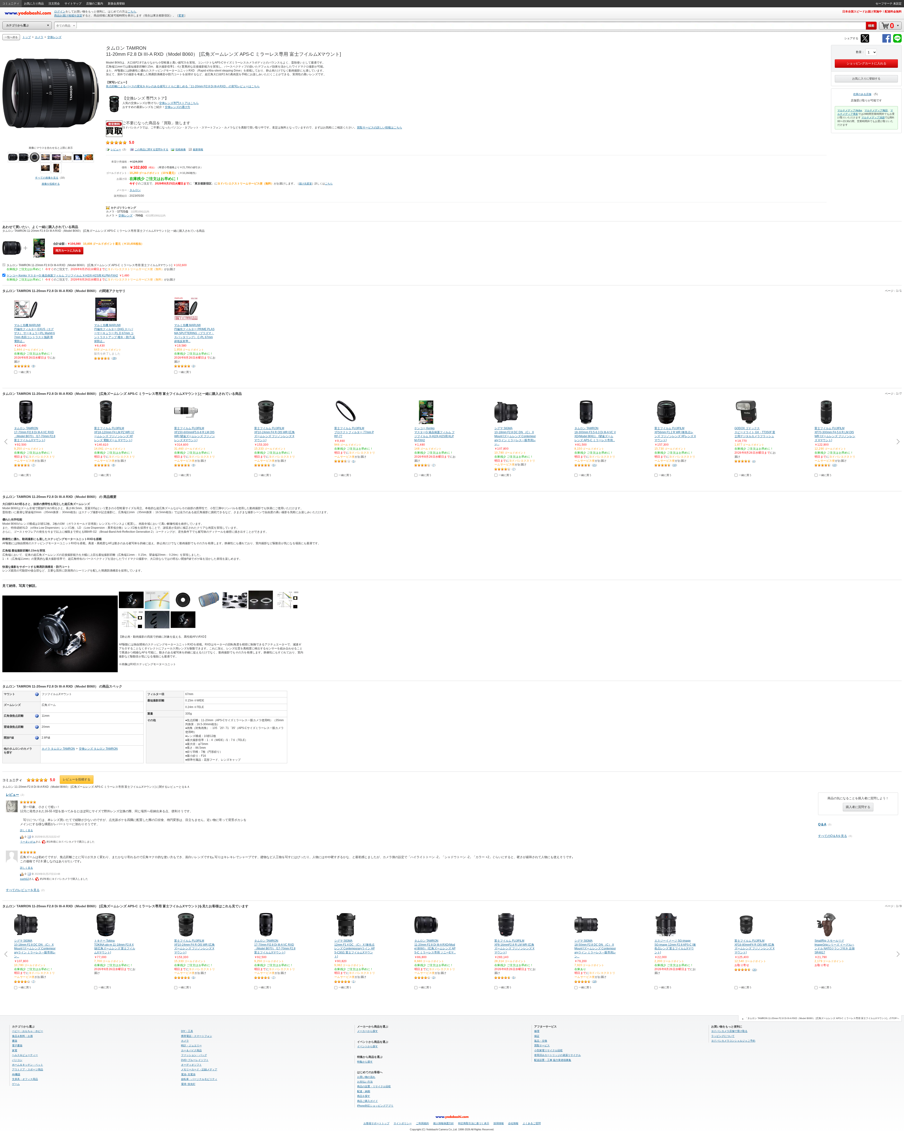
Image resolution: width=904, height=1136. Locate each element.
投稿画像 (180, 149)
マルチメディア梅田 (876, 110)
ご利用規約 (422, 1123)
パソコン (17, 1060)
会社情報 (513, 1123)
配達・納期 (363, 1091)
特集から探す (365, 1061)
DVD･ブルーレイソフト (195, 1060)
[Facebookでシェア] (886, 41)
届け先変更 (305, 183)
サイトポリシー (403, 1123)
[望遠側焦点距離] (37, 727)
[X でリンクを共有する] (865, 41)
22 (834, 465)
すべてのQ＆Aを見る (832, 836)
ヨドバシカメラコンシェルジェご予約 (733, 1040)
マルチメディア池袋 (873, 117)
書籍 (14, 1040)
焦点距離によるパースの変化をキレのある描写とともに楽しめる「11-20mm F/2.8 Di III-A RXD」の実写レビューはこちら (183, 86)
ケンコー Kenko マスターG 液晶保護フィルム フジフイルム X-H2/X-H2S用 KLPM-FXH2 (62, 275)
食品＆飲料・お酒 (22, 1036)
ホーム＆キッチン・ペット (27, 1064)
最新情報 (198, 149)
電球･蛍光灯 (188, 1084)
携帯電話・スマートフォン (196, 1036)
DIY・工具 (187, 1031)
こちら (132, 11)
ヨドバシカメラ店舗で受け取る (729, 1031)
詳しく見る (26, 830)
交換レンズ (125, 215)
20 (754, 969)
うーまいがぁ (28, 841)
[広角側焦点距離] (37, 716)
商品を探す (363, 1096)
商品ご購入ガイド (367, 1101)
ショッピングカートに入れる (866, 63)
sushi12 (24, 878)
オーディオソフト (191, 1064)
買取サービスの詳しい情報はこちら (379, 127)
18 (594, 981)
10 (674, 465)
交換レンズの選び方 (177, 107)
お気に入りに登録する (866, 78)
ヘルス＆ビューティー (25, 1055)
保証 (536, 1036)
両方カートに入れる (68, 250)
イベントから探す (367, 1046)
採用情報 (498, 1123)
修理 (536, 1031)
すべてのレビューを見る (23, 890)
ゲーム (16, 1084)
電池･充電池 (188, 1074)
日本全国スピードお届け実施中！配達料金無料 (872, 11)
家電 (14, 1050)
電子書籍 (17, 1045)
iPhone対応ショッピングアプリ (375, 1105)
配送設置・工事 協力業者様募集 (552, 1060)
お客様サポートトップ (376, 1123)
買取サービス (542, 1045)
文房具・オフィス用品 (25, 1079)
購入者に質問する (858, 807)
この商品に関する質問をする (151, 149)
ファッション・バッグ (194, 1055)
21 (594, 465)
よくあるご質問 (532, 1123)
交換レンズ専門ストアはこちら (179, 103)
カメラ (110, 211)
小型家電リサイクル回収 (548, 1050)
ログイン (59, 11)
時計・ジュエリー (191, 1045)
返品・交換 (540, 1040)
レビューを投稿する (76, 779)
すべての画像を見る (46, 177)
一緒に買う (24, 372)
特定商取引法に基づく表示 (473, 1123)
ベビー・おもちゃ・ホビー (27, 1031)
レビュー (116, 149)
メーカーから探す (367, 1031)
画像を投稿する (51, 183)
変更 (181, 15)
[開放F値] (37, 738)
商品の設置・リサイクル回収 (374, 1086)
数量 (859, 52)
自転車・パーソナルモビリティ (199, 1079)
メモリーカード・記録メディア (199, 1069)
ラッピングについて (722, 1036)
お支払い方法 (365, 1081)
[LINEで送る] (897, 41)
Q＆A (822, 824)
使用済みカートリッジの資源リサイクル (557, 1055)
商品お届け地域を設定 (68, 15)
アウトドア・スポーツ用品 (27, 1069)
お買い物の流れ (366, 1077)
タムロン (135, 190)
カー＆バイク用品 (191, 1050)
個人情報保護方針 (443, 1123)
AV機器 (16, 1074)
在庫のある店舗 (862, 94)
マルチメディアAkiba (849, 110)
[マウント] (37, 694)
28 (114, 358)
